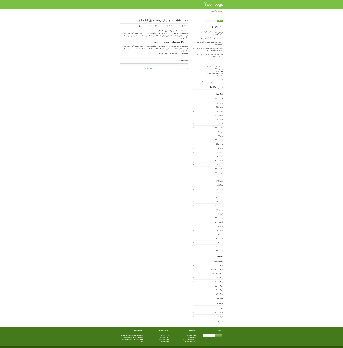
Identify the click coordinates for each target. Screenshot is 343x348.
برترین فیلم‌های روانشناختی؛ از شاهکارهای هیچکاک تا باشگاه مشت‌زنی (210, 49)
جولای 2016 (219, 226)
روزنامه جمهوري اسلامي (215, 269)
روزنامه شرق (219, 286)
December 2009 (164, 337)
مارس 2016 (219, 242)
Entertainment (190, 335)
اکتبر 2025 (220, 123)
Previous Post (148, 68)
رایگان (221, 79)
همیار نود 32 (219, 75)
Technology (191, 337)
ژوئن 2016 (219, 230)
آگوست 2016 (219, 222)
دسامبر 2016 (219, 205)
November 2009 (164, 339)
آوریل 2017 (219, 189)
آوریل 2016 (219, 238)
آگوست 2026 (219, 99)
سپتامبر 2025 (219, 127)
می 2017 (220, 185)
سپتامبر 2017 (219, 169)
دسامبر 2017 (219, 160)
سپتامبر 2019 (219, 140)
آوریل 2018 (219, 144)
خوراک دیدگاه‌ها (218, 316)
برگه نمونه (214, 11)
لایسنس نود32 (219, 69)
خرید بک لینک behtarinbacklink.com (212, 67)
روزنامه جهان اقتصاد (217, 273)
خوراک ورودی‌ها (218, 312)
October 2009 (164, 341)
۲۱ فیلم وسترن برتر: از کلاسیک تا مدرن (211, 38)
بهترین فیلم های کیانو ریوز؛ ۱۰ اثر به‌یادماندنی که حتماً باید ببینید (209, 55)
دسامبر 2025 (219, 115)
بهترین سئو (220, 77)
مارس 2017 (219, 193)
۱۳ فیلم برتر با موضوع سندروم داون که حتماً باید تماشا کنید (210, 43)
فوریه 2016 (219, 247)
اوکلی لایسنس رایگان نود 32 (215, 73)
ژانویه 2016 (219, 251)
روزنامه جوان (219, 277)
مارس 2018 (219, 148)
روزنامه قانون (219, 294)
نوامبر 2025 (219, 119)
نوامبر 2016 (219, 210)
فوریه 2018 (219, 152)
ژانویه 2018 (219, 156)
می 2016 (220, 234)
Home (220, 11)
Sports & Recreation (189, 339)
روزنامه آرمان (219, 265)
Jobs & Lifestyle (190, 341)
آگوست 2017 (219, 173)
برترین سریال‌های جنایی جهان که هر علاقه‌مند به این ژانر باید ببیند (209, 33)
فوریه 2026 (219, 107)
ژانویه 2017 (219, 201)
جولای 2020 (219, 132)
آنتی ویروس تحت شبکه (208, 82)
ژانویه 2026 (219, 111)
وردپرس (220, 321)
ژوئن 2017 (219, 181)
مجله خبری (160, 26)
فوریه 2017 (219, 197)
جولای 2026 (219, 103)
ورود (221, 308)
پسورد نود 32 (219, 71)
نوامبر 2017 (219, 164)
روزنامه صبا (219, 290)
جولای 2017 (219, 177)
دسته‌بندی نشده (218, 261)
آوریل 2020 (219, 136)
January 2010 (165, 335)
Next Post (183, 68)
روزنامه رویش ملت (217, 282)
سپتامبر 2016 (219, 218)
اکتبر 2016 (220, 214)
